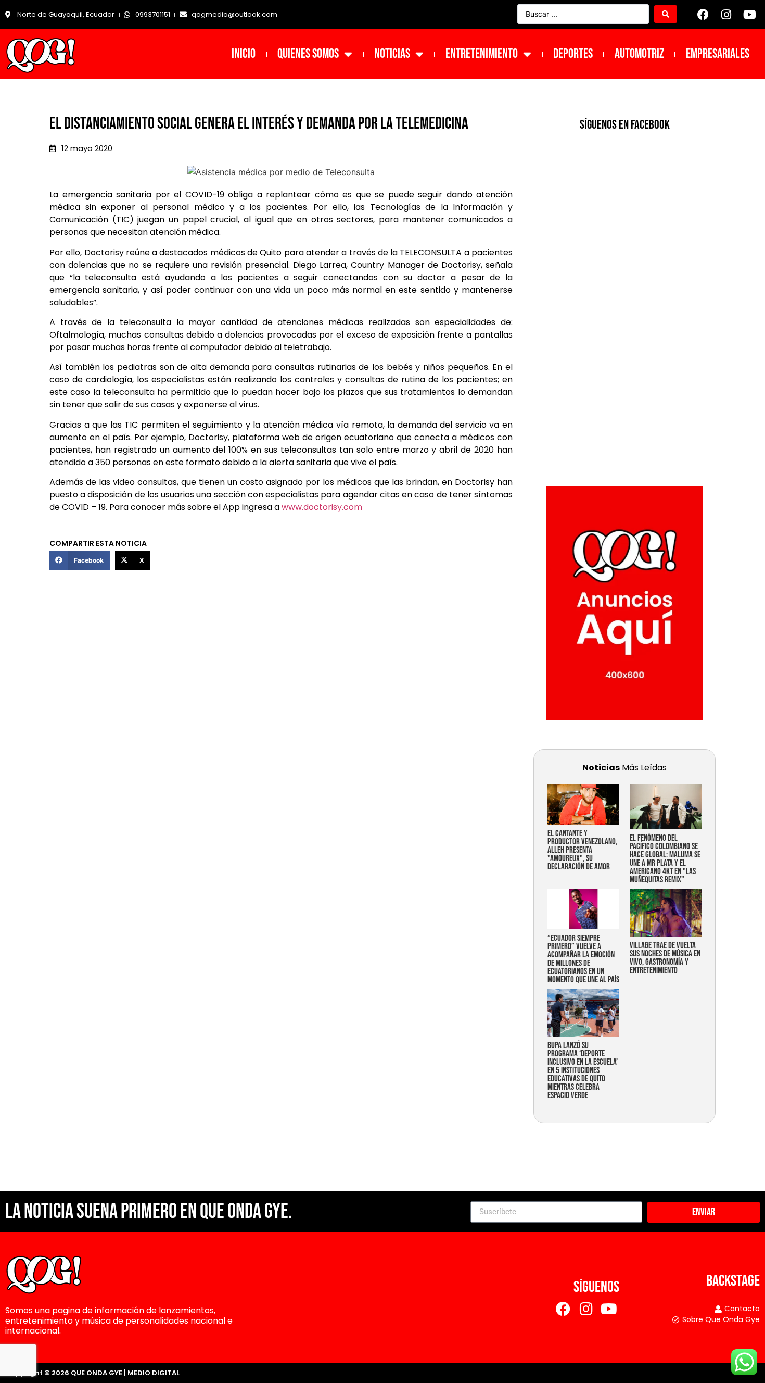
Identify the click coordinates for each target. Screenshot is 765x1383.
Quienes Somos (308, 54)
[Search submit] (665, 14)
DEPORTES (573, 54)
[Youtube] (749, 14)
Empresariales (717, 54)
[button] (79, 560)
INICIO (244, 54)
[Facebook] (703, 14)
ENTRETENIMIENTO (481, 54)
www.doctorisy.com (322, 507)
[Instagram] (726, 14)
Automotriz (639, 54)
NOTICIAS (392, 54)
